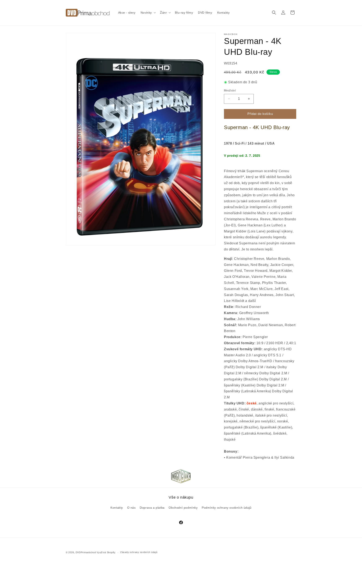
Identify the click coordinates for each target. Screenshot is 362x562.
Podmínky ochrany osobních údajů (227, 507)
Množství (230, 90)
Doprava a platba (152, 507)
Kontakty (116, 507)
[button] (148, 12)
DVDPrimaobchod (86, 552)
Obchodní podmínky (183, 507)
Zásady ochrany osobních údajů (138, 552)
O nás (131, 507)
